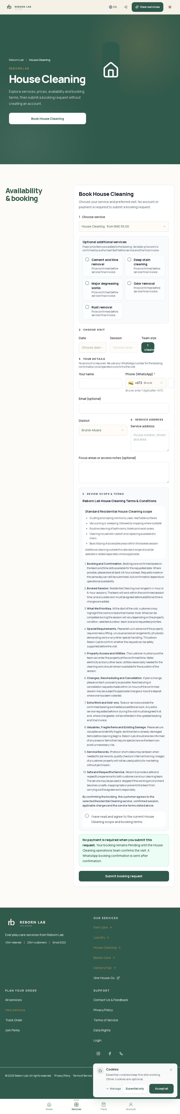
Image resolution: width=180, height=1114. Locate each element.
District (84, 421)
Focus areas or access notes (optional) (107, 458)
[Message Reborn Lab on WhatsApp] (121, 1053)
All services (13, 1000)
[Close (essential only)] (171, 1069)
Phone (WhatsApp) (140, 374)
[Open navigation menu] (170, 7)
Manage (115, 1088)
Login (97, 1040)
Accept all (161, 1088)
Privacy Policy (103, 1010)
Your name (86, 374)
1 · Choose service (92, 217)
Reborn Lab (16, 60)
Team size (148, 338)
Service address (143, 426)
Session (116, 338)
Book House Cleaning (47, 118)
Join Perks (12, 1030)
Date (82, 338)
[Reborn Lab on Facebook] (110, 1053)
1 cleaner (149, 347)
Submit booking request (123, 876)
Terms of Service (106, 1020)
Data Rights (102, 1030)
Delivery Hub (103, 968)
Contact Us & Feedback (111, 1000)
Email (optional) (90, 399)
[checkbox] (87, 259)
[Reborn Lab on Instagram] (98, 1053)
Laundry (99, 937)
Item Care (101, 927)
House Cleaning (105, 947)
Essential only (135, 1088)
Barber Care (102, 958)
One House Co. (104, 978)
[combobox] (124, 226)
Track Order (13, 1020)
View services (150, 7)
